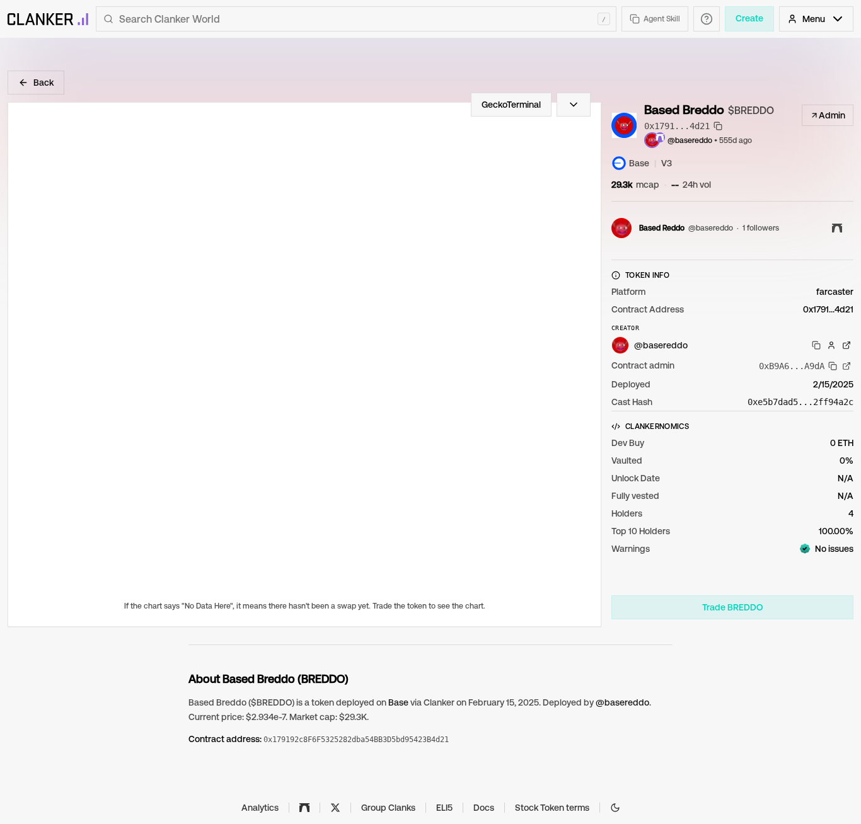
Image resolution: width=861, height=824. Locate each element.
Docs (483, 808)
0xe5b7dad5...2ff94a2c (800, 402)
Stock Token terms (552, 808)
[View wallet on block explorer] (846, 345)
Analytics (260, 808)
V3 (666, 163)
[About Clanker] (706, 18)
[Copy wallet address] (816, 345)
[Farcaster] (304, 808)
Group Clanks (388, 808)
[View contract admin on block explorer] (846, 366)
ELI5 (444, 808)
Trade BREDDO (732, 607)
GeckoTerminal (511, 105)
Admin (832, 115)
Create (749, 18)
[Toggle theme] (615, 808)
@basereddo (689, 140)
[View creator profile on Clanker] (831, 345)
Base (398, 702)
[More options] (574, 105)
